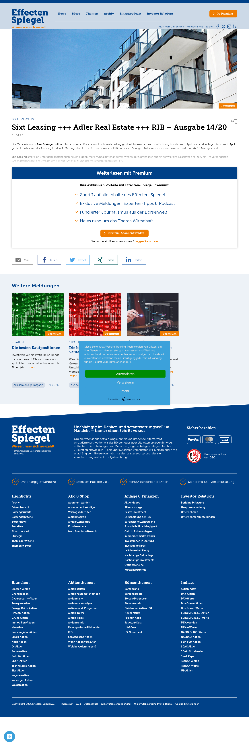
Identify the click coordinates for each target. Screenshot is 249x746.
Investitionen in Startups (139, 541)
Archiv (109, 13)
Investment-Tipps (134, 545)
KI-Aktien (17, 627)
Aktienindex (188, 588)
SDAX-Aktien (188, 646)
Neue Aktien (19, 641)
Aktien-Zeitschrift (79, 521)
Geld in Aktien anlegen (138, 531)
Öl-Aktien (17, 646)
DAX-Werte (187, 598)
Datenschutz (91, 704)
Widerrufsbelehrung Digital (116, 704)
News (62, 13)
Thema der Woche (23, 541)
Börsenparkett (133, 593)
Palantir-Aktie (132, 617)
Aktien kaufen (76, 588)
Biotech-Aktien (21, 588)
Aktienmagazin (77, 517)
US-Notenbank (133, 632)
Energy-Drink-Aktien (24, 608)
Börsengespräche (22, 517)
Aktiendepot (132, 502)
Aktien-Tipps (75, 617)
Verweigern (125, 382)
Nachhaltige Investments (139, 560)
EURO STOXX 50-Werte (195, 617)
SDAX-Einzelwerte (192, 651)
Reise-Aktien (19, 651)
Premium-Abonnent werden (126, 233)
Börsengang (131, 588)
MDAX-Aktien (189, 622)
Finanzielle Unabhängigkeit (140, 526)
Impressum (67, 704)
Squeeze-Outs (133, 622)
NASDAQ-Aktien (191, 636)
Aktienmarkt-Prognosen (83, 608)
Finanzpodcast (130, 13)
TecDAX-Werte (190, 665)
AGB (78, 704)
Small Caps (187, 656)
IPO (70, 632)
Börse (76, 13)
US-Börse (130, 627)
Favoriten (17, 526)
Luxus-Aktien (20, 636)
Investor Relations (160, 13)
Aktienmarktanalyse (80, 603)
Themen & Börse (22, 545)
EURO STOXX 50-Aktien (195, 612)
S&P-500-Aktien (191, 641)
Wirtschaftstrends (135, 569)
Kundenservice (77, 526)
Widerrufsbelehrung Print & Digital (153, 704)
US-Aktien (187, 670)
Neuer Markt (132, 612)
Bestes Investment (135, 512)
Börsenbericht (20, 507)
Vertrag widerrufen (79, 512)
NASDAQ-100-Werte (193, 632)
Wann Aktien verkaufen (82, 641)
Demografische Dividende (84, 627)
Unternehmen (189, 512)
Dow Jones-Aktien (192, 603)
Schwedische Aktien (80, 636)
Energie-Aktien (21, 603)
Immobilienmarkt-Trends (139, 536)
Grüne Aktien (20, 617)
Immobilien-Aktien (23, 622)
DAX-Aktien (188, 593)
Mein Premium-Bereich (82, 531)
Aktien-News (76, 612)
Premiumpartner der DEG (215, 456)
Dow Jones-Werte (192, 608)
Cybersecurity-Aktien (25, 598)
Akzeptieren (125, 374)
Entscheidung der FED (137, 517)
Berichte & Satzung (192, 502)
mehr (32, 367)
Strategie (17, 536)
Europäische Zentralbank (139, 521)
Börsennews (19, 521)
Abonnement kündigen (82, 507)
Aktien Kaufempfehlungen (84, 593)
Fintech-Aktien (21, 612)
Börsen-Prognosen (135, 598)
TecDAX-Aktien (190, 660)
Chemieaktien (20, 593)
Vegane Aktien (20, 675)
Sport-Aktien (19, 660)
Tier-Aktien (18, 670)
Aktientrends (76, 622)
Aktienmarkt (75, 598)
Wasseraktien (20, 684)
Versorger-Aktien (22, 680)
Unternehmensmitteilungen (198, 517)
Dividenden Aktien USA (138, 608)
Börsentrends (132, 603)
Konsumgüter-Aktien (24, 632)
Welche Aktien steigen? (82, 646)
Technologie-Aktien (24, 665)
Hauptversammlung (193, 507)
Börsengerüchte (21, 512)
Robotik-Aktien (21, 656)
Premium (225, 13)
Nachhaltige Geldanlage (138, 555)
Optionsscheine (134, 564)
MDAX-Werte (189, 627)
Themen (92, 13)
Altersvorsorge (133, 507)
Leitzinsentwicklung (136, 550)
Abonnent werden (79, 502)
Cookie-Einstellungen (187, 704)
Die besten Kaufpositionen (36, 348)
